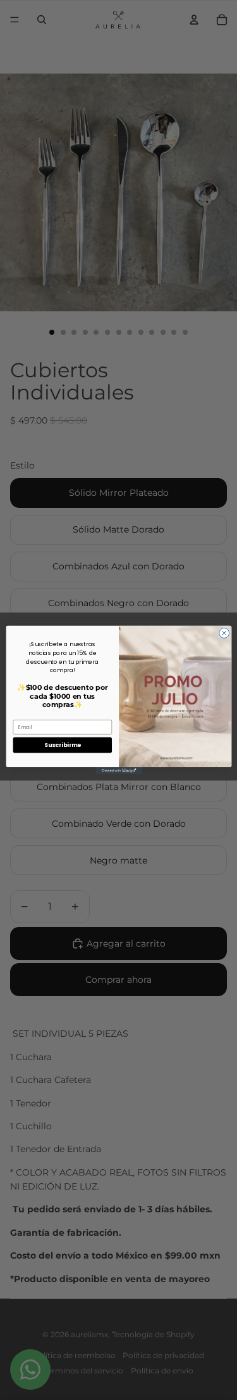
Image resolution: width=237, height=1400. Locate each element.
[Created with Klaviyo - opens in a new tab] (118, 770)
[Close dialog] (224, 633)
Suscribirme (62, 745)
